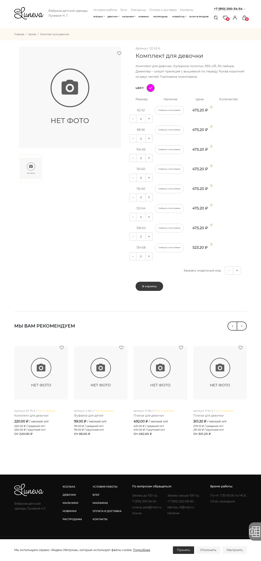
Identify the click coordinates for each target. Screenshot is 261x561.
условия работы (105, 486)
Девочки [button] (112, 16)
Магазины (138, 10)
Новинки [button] (143, 16)
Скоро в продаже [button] (199, 16)
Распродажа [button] (160, 16)
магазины (100, 502)
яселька (69, 486)
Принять (183, 550)
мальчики (70, 502)
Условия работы (105, 10)
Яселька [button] (98, 16)
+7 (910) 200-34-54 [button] (228, 9)
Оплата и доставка (163, 10)
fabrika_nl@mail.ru (180, 507)
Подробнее (141, 550)
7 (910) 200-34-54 (144, 501)
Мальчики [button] (128, 16)
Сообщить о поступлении (169, 110)
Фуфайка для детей (88, 415)
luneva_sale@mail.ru (146, 507)
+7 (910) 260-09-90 (180, 501)
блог (96, 494)
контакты (100, 519)
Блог (124, 10)
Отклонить (208, 550)
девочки (69, 494)
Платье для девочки (149, 415)
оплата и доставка (107, 511)
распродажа (72, 519)
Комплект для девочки (31, 415)
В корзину (149, 286)
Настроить (235, 550)
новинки (69, 511)
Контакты (187, 10)
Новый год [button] (178, 16)
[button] (235, 18)
